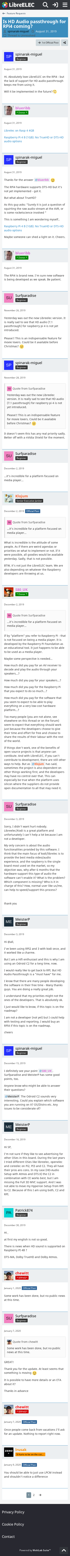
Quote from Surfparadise (29, 388)
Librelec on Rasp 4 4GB (19, 130)
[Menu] (65, 5)
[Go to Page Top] (64, 1550)
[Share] (64, 42)
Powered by (35, 1550)
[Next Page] (40, 1495)
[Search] (45, 5)
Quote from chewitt (25, 1342)
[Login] (55, 5)
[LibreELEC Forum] (18, 5)
